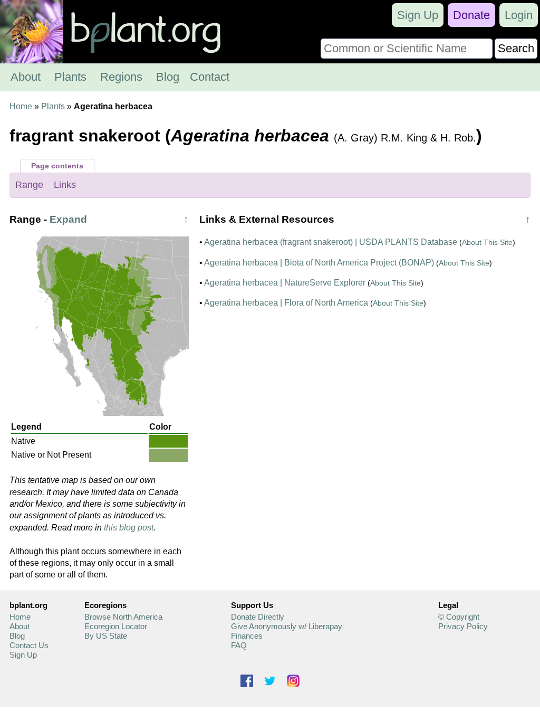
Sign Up (417, 15)
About (26, 76)
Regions (121, 76)
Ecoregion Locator (115, 626)
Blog (167, 76)
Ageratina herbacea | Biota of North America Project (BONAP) (319, 262)
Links (65, 184)
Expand (68, 219)
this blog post (128, 527)
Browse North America (123, 616)
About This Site (487, 242)
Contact (209, 76)
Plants (70, 76)
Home (20, 106)
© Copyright (458, 616)
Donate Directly (257, 616)
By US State (105, 635)
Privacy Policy (463, 626)
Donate (471, 15)
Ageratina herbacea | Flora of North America (286, 302)
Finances (247, 635)
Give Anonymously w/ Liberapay (286, 626)
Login (519, 15)
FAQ (239, 645)
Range (29, 184)
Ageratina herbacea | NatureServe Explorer (284, 282)
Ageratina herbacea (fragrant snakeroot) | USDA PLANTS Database (330, 242)
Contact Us (29, 645)
